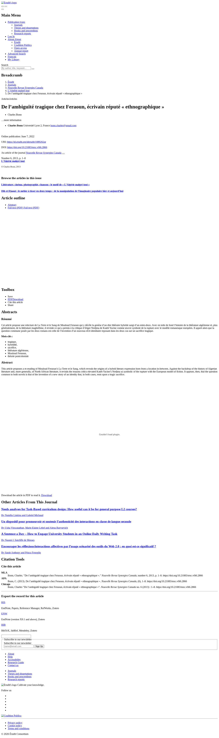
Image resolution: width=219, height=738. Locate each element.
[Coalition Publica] (11, 715)
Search (4, 65)
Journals (18, 25)
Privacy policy (15, 722)
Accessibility (14, 659)
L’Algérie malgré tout (18, 90)
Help (10, 656)
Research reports (22, 33)
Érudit (17, 42)
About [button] (11, 39)
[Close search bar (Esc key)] (5, 6)
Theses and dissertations (26, 27)
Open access (20, 48)
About (18, 39)
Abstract (12, 204)
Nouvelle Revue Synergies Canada (25, 87)
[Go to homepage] (9, 2)
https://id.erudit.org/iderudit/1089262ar (26, 141)
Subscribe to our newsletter (17, 643)
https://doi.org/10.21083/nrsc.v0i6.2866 (27, 147)
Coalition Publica (23, 45)
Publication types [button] (16, 22)
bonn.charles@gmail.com (63, 125)
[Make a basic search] (2, 6)
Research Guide (16, 662)
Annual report (21, 50)
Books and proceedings (26, 30)
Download (46, 495)
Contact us (13, 665)
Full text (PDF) (15, 207)
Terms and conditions (18, 728)
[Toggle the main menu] (2, 9)
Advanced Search (17, 53)
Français (12, 56)
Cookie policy (15, 725)
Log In (11, 36)
